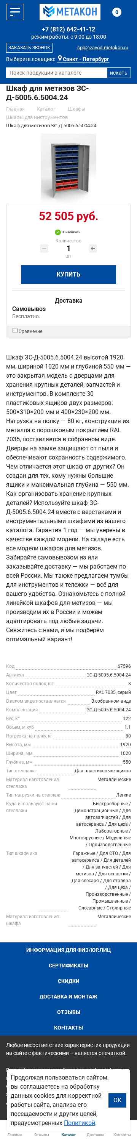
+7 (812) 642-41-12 (68, 29)
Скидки (69, 981)
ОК (117, 1100)
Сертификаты (68, 965)
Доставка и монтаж (68, 997)
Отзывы (68, 1012)
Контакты (68, 1028)
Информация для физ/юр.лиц (68, 950)
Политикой (79, 1123)
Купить (68, 274)
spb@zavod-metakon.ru (102, 47)
